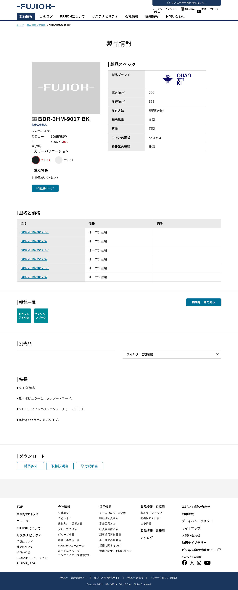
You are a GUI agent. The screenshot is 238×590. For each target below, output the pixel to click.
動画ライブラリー (210, 11)
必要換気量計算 (150, 518)
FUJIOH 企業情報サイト (73, 578)
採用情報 (151, 16)
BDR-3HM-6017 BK (35, 232)
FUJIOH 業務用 (135, 578)
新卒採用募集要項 (110, 534)
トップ (20, 25)
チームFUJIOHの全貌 (112, 512)
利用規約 (188, 514)
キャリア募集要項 (110, 540)
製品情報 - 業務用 (153, 530)
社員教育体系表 (108, 529)
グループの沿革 (67, 529)
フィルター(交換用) (139, 354)
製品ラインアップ (151, 512)
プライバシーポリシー (197, 521)
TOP (20, 506)
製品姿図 (30, 466)
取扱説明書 (60, 466)
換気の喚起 (23, 552)
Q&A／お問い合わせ (196, 506)
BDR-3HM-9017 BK (35, 268)
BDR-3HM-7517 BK (35, 250)
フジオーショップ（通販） (164, 578)
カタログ (46, 16)
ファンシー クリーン (41, 316)
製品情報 (26, 16)
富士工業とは (107, 523)
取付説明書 (89, 466)
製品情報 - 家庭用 (36, 25)
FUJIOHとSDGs (27, 563)
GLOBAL (190, 9)
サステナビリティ (105, 16)
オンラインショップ (167, 11)
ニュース (23, 521)
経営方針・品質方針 (70, 523)
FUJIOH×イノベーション (32, 557)
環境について (25, 541)
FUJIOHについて (72, 16)
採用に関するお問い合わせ (115, 550)
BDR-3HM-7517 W (34, 259)
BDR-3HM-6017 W (34, 241)
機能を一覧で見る (203, 302)
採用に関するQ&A (110, 545)
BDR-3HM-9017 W (34, 277)
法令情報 (146, 523)
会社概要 (63, 512)
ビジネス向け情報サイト (199, 549)
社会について (25, 546)
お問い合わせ (191, 535)
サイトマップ (191, 528)
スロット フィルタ (23, 316)
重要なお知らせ (27, 514)
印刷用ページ (45, 188)
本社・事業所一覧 (69, 540)
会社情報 (131, 16)
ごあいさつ (65, 518)
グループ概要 (66, 534)
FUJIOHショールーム (71, 545)
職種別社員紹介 (108, 518)
